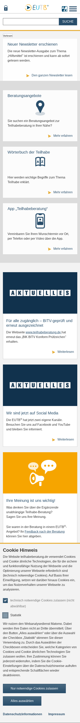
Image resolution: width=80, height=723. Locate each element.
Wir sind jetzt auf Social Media (32, 413)
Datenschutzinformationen (22, 714)
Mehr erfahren (63, 135)
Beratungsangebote (24, 96)
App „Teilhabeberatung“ (28, 209)
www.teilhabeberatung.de (44, 332)
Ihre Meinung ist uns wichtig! (30, 500)
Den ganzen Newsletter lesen (52, 75)
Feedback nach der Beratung (45, 531)
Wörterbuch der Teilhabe (29, 152)
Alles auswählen (22, 701)
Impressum (56, 714)
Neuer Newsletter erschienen (32, 44)
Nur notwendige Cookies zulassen (34, 688)
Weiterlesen (65, 351)
